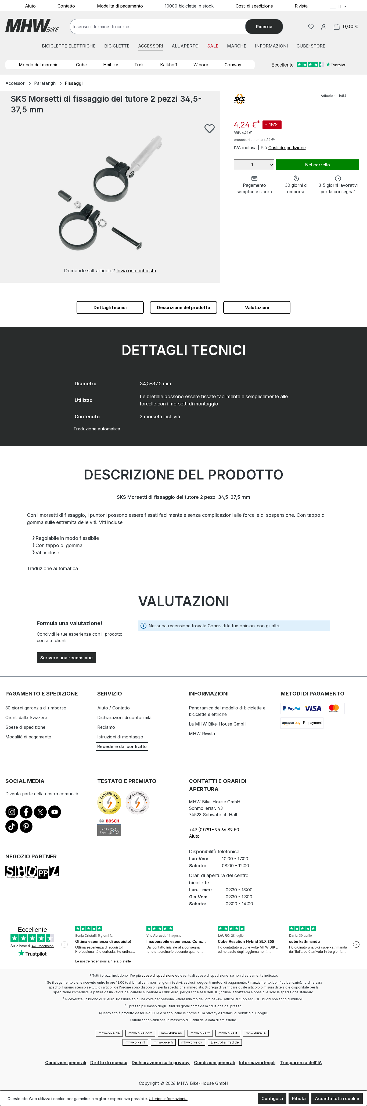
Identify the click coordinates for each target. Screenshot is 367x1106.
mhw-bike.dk (191, 1042)
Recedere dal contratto (122, 746)
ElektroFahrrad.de (225, 1042)
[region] (110, 199)
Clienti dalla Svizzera (26, 717)
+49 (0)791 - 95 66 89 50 (214, 829)
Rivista (301, 5)
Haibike (110, 64)
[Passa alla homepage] (32, 25)
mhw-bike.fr (200, 1033)
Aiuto (30, 5)
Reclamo (106, 727)
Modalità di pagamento (28, 736)
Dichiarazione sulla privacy (161, 1062)
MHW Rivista (202, 733)
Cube (81, 64)
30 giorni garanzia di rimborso (35, 708)
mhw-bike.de (109, 1033)
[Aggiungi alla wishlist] (209, 128)
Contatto (66, 5)
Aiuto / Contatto (113, 708)
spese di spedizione (158, 975)
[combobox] (163, 26)
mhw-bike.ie (256, 1033)
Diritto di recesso (108, 1062)
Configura (272, 1098)
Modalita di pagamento (120, 5)
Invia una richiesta (136, 270)
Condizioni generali (65, 1062)
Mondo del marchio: (39, 64)
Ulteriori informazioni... (168, 1098)
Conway (233, 64)
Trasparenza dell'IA (301, 1062)
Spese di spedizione (25, 727)
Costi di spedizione (254, 5)
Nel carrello (317, 164)
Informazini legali (257, 1062)
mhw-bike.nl (135, 1042)
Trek (139, 64)
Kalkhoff (168, 64)
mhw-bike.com (140, 1033)
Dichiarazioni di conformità (124, 717)
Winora (200, 64)
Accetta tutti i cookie (337, 1098)
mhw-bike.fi (163, 1042)
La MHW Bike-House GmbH (218, 724)
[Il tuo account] (323, 26)
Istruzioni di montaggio (120, 736)
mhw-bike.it (227, 1033)
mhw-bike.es (171, 1033)
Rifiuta (299, 1098)
